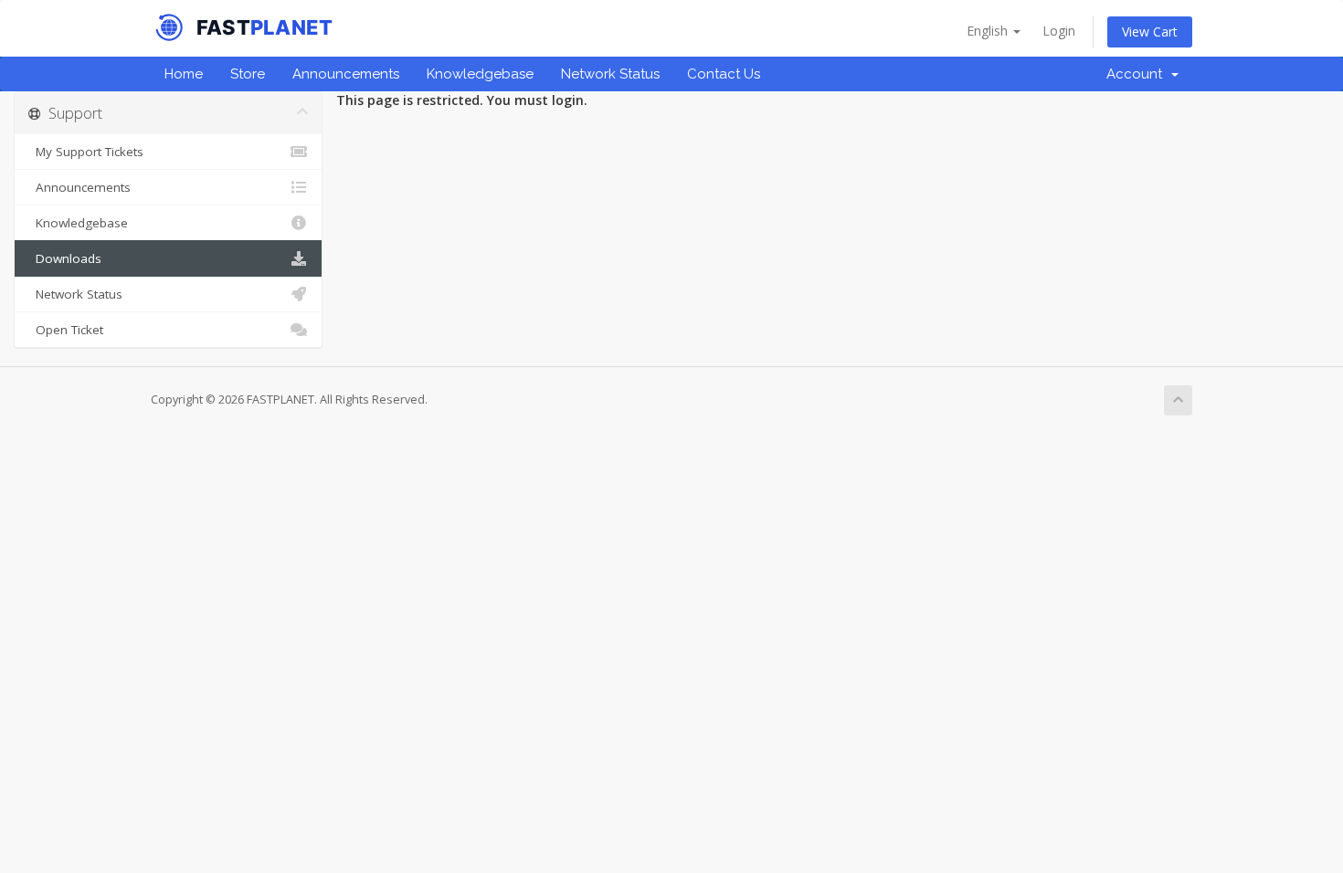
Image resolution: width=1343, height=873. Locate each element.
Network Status (610, 74)
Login (1058, 30)
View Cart (1150, 31)
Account (1137, 74)
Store (247, 74)
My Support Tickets (85, 151)
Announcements (345, 74)
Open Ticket (65, 329)
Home (183, 74)
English (989, 30)
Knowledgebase (480, 74)
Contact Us (723, 74)
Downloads (64, 258)
